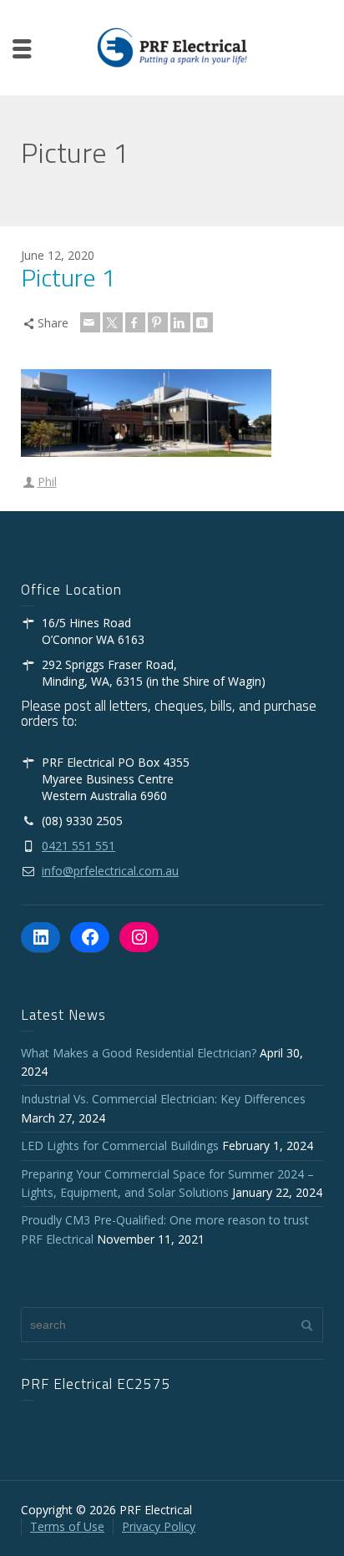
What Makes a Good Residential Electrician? (138, 1053)
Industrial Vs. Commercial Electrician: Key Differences (166, 1099)
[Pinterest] (158, 322)
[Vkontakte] (203, 322)
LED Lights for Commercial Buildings (120, 1145)
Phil (47, 481)
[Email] (90, 322)
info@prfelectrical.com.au (110, 871)
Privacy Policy (158, 1526)
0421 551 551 (78, 846)
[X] (113, 322)
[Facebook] (135, 322)
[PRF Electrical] (172, 46)
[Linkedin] (180, 322)
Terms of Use (67, 1526)
